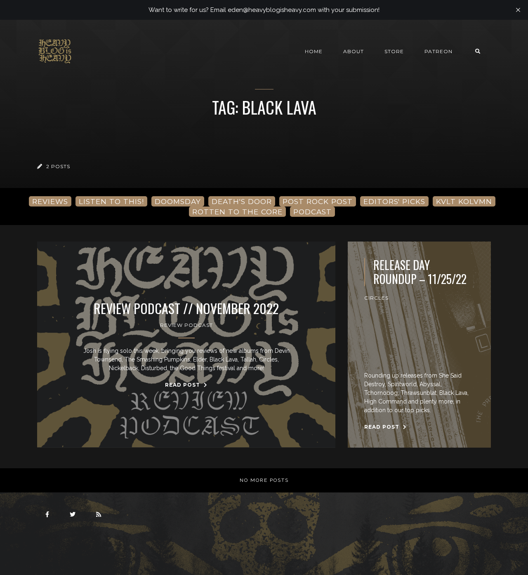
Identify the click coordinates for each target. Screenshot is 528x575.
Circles (376, 298)
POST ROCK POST (318, 201)
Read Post (183, 385)
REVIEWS (50, 201)
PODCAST (312, 211)
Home (314, 51)
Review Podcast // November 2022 (186, 308)
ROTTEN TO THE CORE (237, 211)
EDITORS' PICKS (394, 201)
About (353, 51)
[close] (518, 9)
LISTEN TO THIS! (111, 201)
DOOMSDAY (178, 201)
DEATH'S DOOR (242, 201)
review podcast (186, 325)
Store (394, 51)
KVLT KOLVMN (464, 201)
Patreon (438, 51)
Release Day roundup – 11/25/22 (420, 272)
